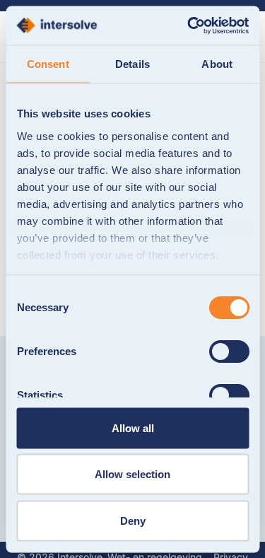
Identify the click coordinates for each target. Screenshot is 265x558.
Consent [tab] (48, 64)
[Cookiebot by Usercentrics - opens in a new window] (189, 25)
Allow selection (132, 474)
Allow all (133, 428)
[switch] (228, 351)
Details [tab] (132, 64)
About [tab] (216, 64)
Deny (133, 520)
